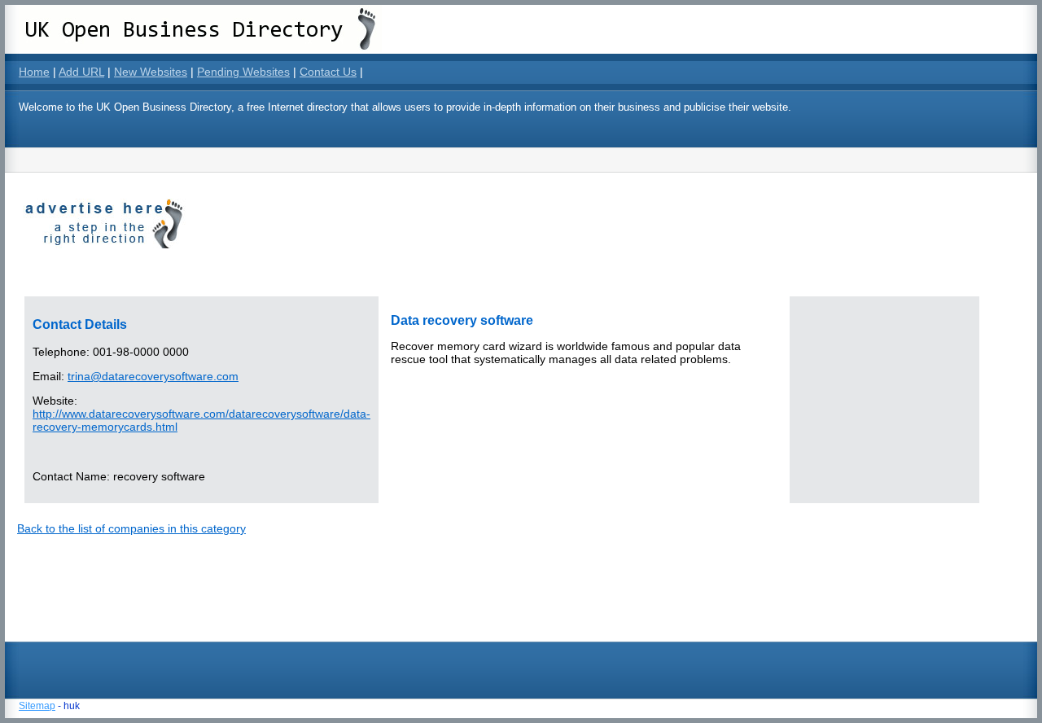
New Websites (150, 71)
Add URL (81, 71)
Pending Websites (243, 71)
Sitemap (37, 706)
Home (34, 71)
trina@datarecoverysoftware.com (153, 376)
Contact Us (328, 71)
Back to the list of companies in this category (131, 528)
